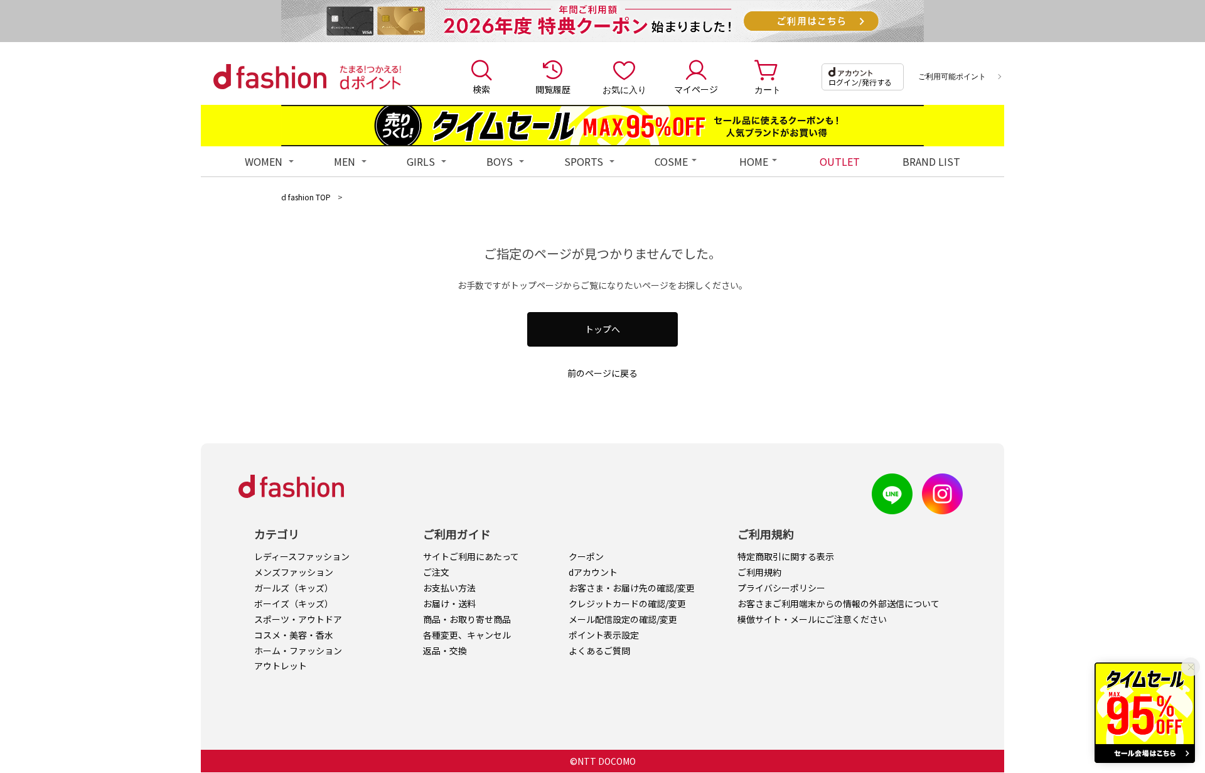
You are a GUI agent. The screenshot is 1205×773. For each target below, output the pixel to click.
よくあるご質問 (599, 650)
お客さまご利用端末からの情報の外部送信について (838, 603)
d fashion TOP (306, 197)
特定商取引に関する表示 (785, 556)
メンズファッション (293, 572)
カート (767, 89)
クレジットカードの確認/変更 (627, 603)
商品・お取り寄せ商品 (467, 619)
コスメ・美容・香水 (293, 635)
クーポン (586, 556)
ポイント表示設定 (604, 635)
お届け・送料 (449, 603)
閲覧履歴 (552, 89)
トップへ (602, 329)
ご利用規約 (759, 572)
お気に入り (624, 89)
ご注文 (436, 572)
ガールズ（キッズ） (293, 587)
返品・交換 (445, 650)
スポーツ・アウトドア (298, 619)
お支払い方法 (449, 587)
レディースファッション (302, 556)
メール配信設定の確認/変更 (623, 619)
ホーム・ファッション (298, 650)
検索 (481, 89)
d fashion (269, 76)
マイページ (696, 89)
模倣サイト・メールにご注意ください (812, 619)
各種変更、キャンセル (467, 635)
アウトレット (280, 665)
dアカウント (593, 572)
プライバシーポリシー (781, 587)
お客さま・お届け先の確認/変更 (632, 587)
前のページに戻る (602, 373)
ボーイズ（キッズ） (293, 603)
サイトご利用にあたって (471, 556)
